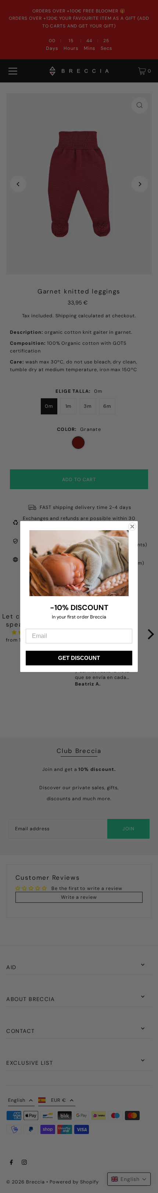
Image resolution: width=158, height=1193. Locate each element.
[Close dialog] (132, 526)
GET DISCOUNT (79, 658)
